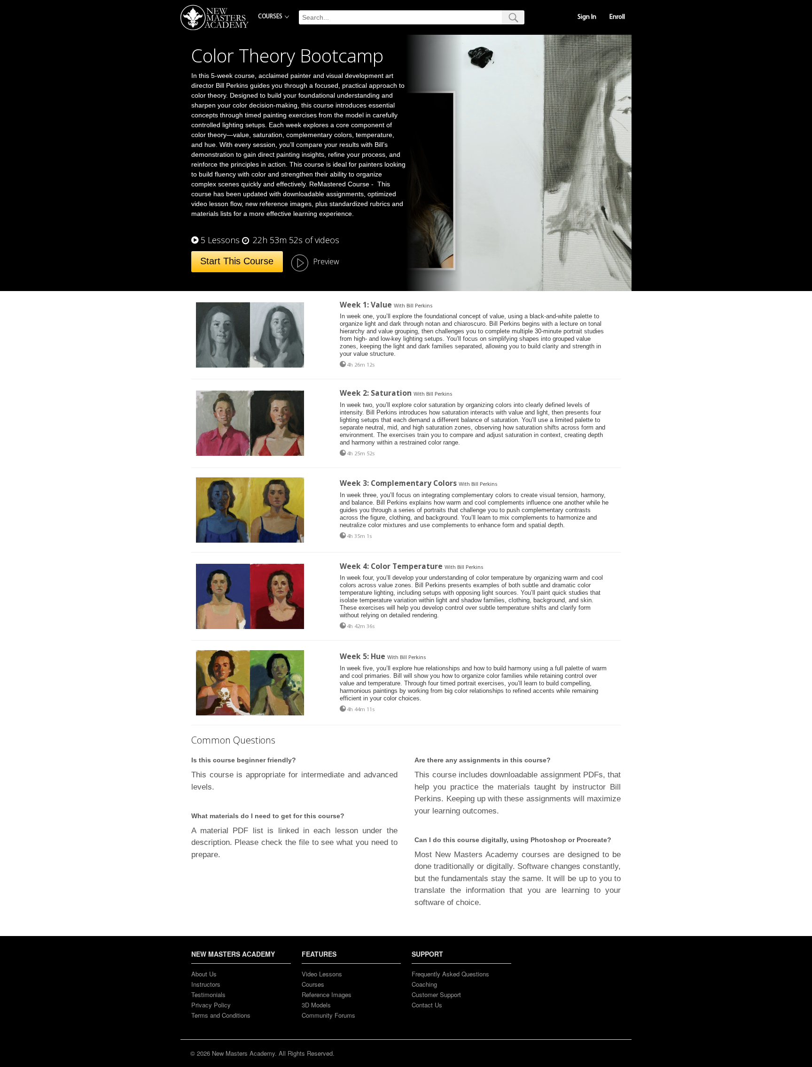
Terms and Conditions (220, 1015)
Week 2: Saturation (376, 393)
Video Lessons (322, 973)
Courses (313, 984)
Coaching (424, 984)
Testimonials (208, 994)
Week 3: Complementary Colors (398, 483)
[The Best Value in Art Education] (214, 17)
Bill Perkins (419, 306)
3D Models (316, 1004)
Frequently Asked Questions (450, 973)
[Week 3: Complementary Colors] (250, 510)
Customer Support (436, 994)
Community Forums (328, 1015)
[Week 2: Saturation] (250, 423)
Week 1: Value (366, 304)
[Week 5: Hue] (250, 682)
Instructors (205, 984)
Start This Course (236, 261)
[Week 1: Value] (250, 335)
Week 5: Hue (363, 656)
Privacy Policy (211, 1004)
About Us (204, 973)
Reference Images (326, 994)
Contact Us (427, 1004)
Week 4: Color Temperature (391, 566)
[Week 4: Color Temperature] (250, 596)
